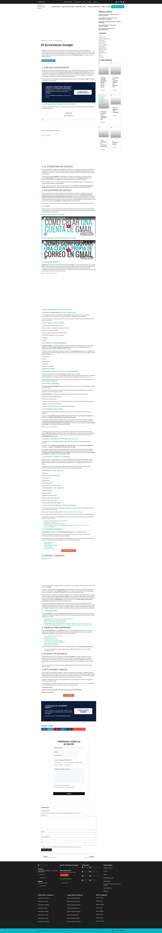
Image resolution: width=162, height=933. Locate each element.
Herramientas (101, 46)
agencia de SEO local (66, 181)
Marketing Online (102, 49)
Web (42, 841)
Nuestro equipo (77, 1)
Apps (100, 35)
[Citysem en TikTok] (118, 930)
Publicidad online (81, 6)
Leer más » (103, 90)
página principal (72, 312)
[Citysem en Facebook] (116, 2)
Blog (84, 1)
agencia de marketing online (80, 534)
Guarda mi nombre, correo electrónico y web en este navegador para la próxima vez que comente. (61, 846)
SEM (100, 54)
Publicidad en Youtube (49, 548)
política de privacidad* (66, 785)
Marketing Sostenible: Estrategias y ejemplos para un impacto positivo (104, 82)
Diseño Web (101, 43)
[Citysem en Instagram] (119, 2)
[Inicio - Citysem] (43, 6)
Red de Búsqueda (48, 542)
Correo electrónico (45, 836)
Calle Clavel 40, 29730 (42, 883)
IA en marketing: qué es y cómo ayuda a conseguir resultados (107, 26)
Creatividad (101, 40)
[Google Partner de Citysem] (60, 867)
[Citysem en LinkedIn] (121, 2)
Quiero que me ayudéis (48, 60)
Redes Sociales (102, 52)
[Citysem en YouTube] (123, 2)
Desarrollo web (56, 6)
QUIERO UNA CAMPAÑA (68, 550)
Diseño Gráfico (102, 41)
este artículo (47, 666)
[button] (44, 729)
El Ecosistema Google (115, 142)
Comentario (44, 815)
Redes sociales (106, 6)
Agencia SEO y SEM (68, 6)
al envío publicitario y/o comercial (68, 787)
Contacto (95, 1)
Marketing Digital (102, 47)
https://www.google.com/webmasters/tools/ (73, 511)
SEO (51, 40)
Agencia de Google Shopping (51, 545)
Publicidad (101, 51)
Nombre (43, 831)
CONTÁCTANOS (68, 695)
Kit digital (89, 1)
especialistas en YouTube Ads (80, 683)
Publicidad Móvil (48, 546)
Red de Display (47, 543)
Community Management (104, 38)
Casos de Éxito (102, 37)
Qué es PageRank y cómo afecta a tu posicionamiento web (107, 29)
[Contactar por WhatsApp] (2, 930)
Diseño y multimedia (94, 6)
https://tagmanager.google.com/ (50, 375)
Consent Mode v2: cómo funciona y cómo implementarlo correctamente (108, 18)
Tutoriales (101, 57)
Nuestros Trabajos (68, 1)
